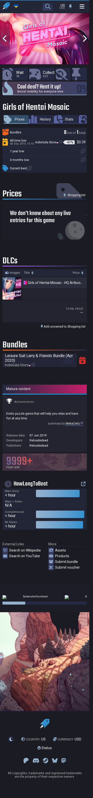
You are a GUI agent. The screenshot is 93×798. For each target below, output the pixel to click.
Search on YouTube (24, 556)
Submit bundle (66, 562)
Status (46, 748)
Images (14, 273)
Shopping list (76, 195)
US (36, 739)
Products (62, 556)
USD (69, 739)
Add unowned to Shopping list (64, 326)
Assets (60, 550)
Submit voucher (67, 567)
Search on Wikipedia (25, 550)
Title (27, 273)
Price (76, 273)
